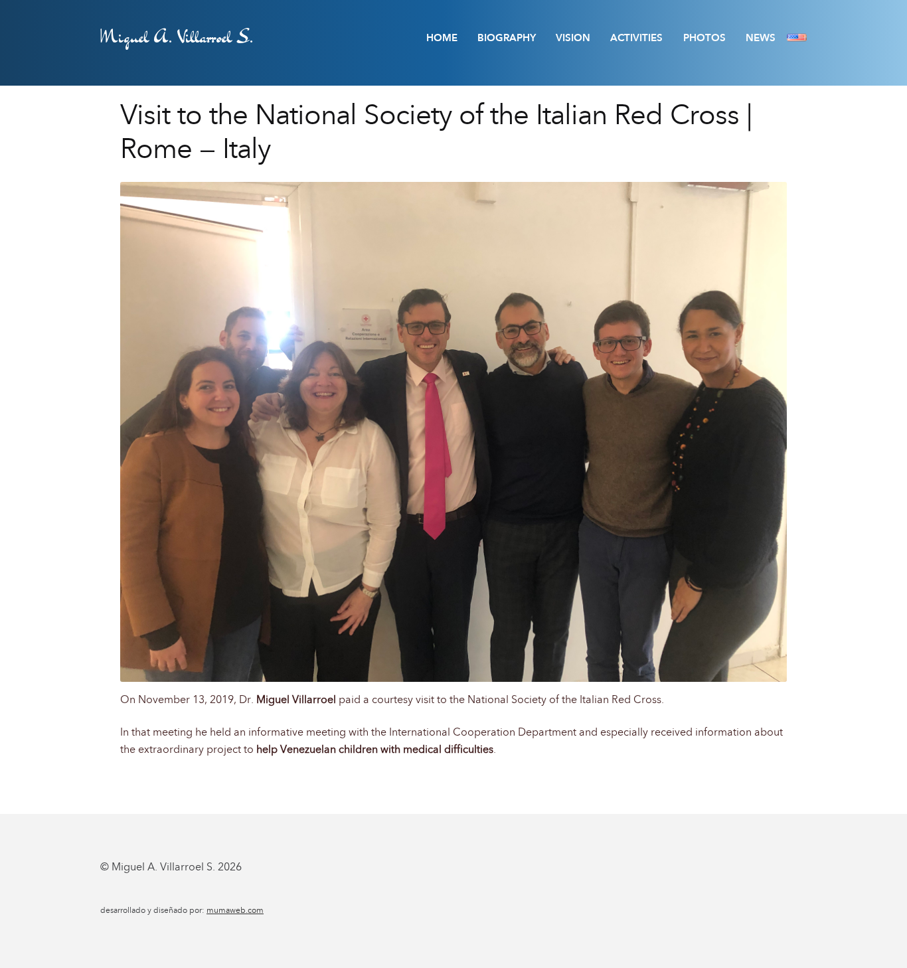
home (441, 37)
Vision (573, 37)
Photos (704, 37)
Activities (636, 37)
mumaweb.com (235, 910)
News (761, 37)
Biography (506, 37)
